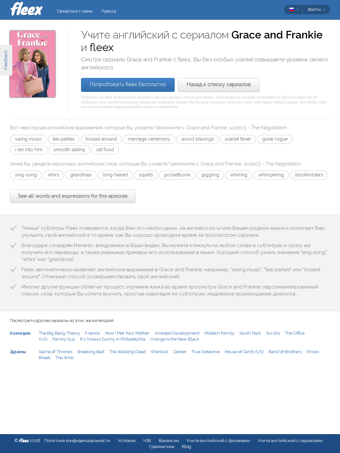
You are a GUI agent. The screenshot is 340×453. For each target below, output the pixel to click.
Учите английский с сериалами (290, 440)
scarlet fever (238, 139)
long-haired (115, 174)
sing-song (26, 174)
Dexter (180, 351)
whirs (53, 174)
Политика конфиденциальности (77, 440)
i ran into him (28, 149)
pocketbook (177, 174)
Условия (126, 440)
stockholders (309, 174)
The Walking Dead (127, 351)
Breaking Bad (90, 351)
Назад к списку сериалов (219, 84)
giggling (210, 174)
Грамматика (161, 446)
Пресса (108, 11)
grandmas (81, 174)
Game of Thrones (55, 351)
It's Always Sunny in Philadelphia (112, 339)
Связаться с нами (75, 11)
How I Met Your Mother (127, 333)
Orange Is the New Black (174, 339)
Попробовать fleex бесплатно (128, 84)
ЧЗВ (147, 440)
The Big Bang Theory (59, 333)
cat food (105, 149)
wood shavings (197, 139)
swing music (28, 139)
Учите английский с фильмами (218, 440)
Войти (315, 9)
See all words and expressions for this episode (73, 196)
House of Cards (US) (244, 351)
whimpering (271, 174)
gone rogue (275, 139)
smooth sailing (69, 149)
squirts (146, 174)
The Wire (64, 357)
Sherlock (159, 351)
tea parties (64, 139)
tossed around (101, 139)
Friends (92, 333)
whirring (238, 174)
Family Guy (63, 339)
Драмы (18, 351)
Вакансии (169, 440)
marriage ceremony (149, 139)
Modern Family (219, 333)
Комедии (20, 333)
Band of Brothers (285, 351)
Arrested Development (177, 333)
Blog (186, 446)
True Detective (206, 351)
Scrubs (273, 333)
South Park (250, 333)
